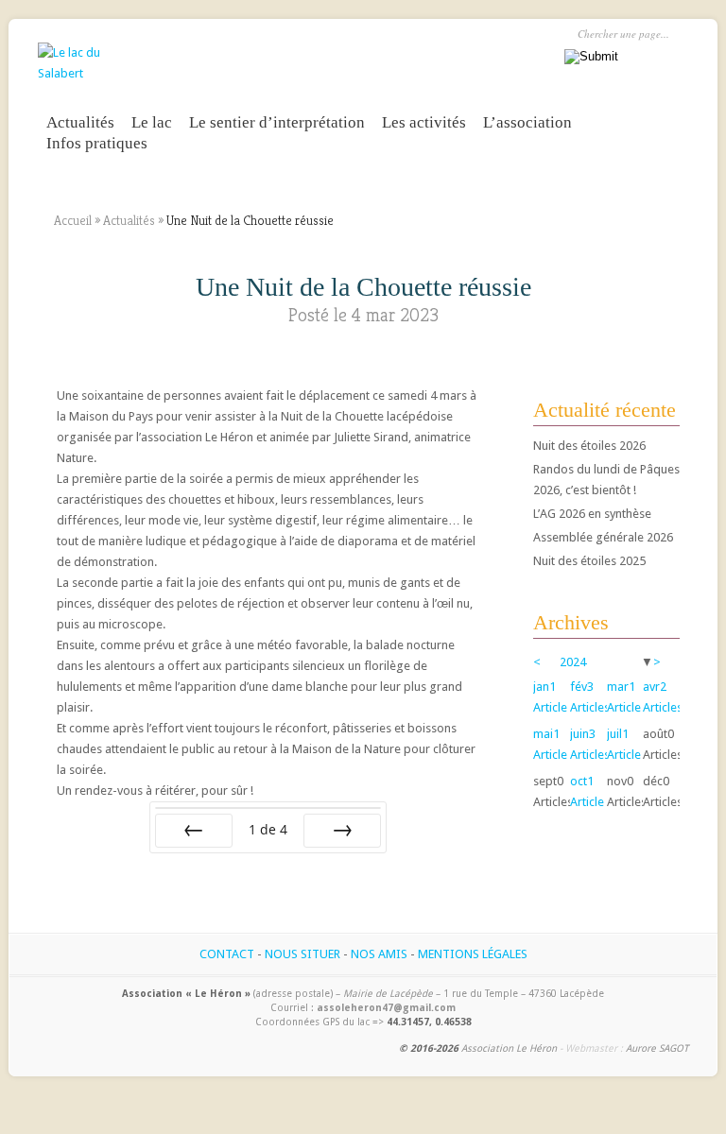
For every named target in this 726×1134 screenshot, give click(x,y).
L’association (527, 122)
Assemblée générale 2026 (603, 537)
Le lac (151, 122)
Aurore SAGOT (657, 1048)
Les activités (424, 122)
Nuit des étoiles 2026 (589, 445)
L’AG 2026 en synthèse (592, 514)
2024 (573, 662)
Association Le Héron (509, 1048)
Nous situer (302, 954)
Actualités (80, 122)
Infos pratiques (96, 143)
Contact (226, 954)
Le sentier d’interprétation (277, 122)
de (268, 829)
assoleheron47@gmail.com (386, 1007)
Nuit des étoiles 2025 (589, 561)
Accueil (73, 220)
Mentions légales (472, 954)
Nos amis (379, 954)
